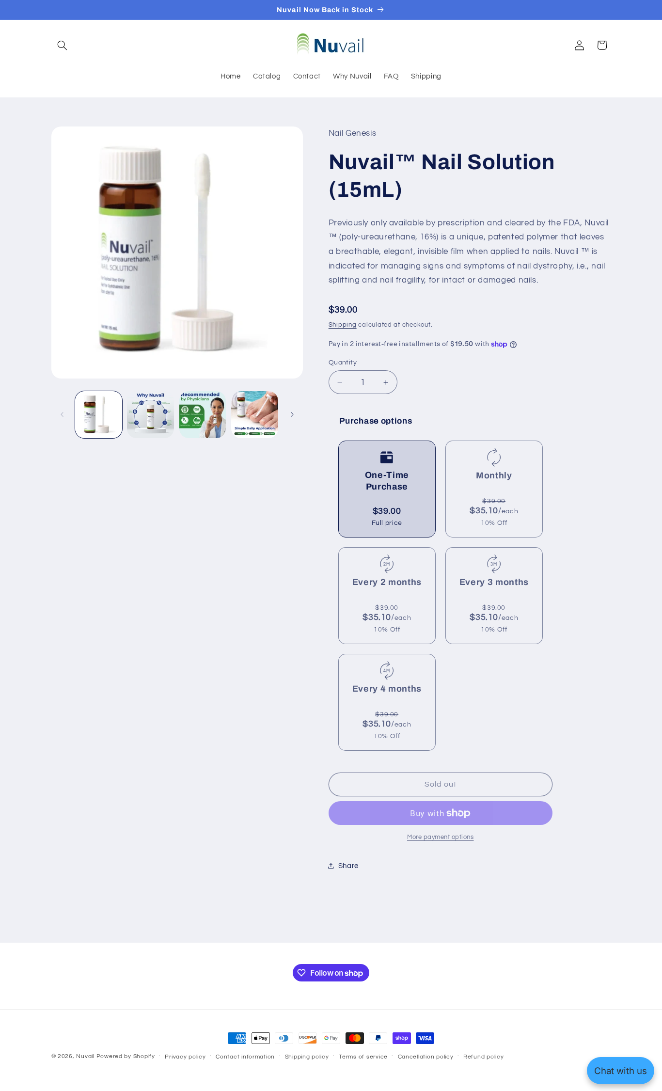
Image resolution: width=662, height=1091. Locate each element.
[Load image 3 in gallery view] (202, 414)
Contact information (245, 1056)
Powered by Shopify (125, 1056)
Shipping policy (307, 1056)
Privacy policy (185, 1056)
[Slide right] (292, 415)
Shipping (343, 325)
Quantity (343, 362)
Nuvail (85, 1056)
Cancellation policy (426, 1056)
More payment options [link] (440, 837)
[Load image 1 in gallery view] (98, 414)
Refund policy (483, 1056)
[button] (62, 45)
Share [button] (348, 866)
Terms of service (363, 1056)
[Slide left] (62, 415)
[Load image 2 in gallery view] (150, 414)
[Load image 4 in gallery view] (254, 414)
